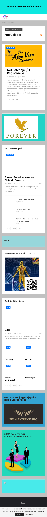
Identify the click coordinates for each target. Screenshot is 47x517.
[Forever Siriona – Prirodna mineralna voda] (9, 221)
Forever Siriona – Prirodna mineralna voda (27, 220)
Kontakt (23, 503)
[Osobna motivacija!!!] (13, 369)
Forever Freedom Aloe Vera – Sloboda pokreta (22, 179)
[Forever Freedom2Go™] (9, 202)
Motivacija (10, 47)
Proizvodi (10, 154)
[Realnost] (33, 351)
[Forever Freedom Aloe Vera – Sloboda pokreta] (23, 163)
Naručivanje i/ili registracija (18, 71)
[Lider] (23, 316)
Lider (7, 330)
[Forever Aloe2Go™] (9, 211)
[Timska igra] (33, 369)
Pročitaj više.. (14, 100)
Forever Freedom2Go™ (25, 199)
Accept (19, 515)
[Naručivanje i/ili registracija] (23, 56)
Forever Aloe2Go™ (23, 209)
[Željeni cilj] (13, 351)
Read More (29, 514)
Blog (8, 307)
